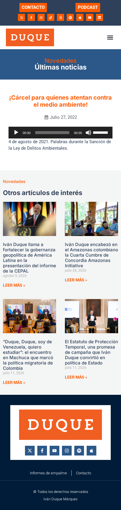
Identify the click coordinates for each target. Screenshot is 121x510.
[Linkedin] (99, 17)
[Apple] (79, 17)
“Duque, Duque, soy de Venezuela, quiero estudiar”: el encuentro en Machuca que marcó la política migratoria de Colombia (28, 355)
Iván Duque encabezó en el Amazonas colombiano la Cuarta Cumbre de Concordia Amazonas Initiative (91, 255)
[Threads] (60, 17)
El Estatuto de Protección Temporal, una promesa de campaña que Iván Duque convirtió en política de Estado (91, 352)
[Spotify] (70, 17)
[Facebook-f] (31, 17)
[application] (60, 132)
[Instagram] (41, 17)
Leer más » (14, 285)
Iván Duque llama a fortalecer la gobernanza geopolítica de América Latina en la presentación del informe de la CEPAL (29, 258)
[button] (110, 37)
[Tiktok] (50, 17)
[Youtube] (89, 17)
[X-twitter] (21, 17)
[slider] (101, 132)
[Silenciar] (88, 133)
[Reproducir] (16, 133)
